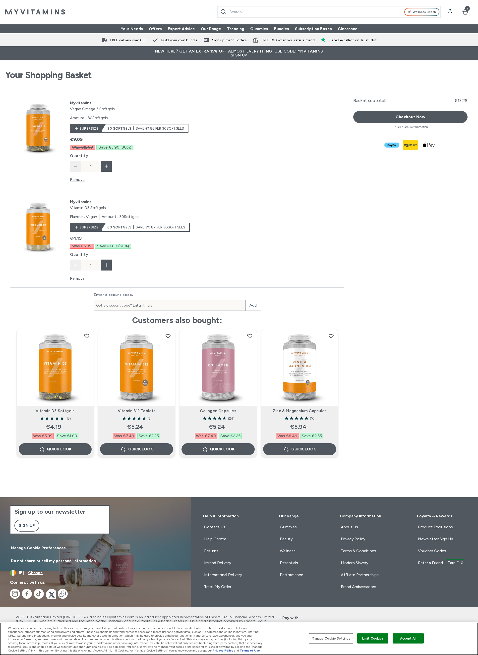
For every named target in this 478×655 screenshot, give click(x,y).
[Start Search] (223, 12)
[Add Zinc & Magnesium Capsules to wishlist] (331, 336)
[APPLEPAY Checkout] (429, 145)
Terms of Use (250, 650)
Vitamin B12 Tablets (137, 411)
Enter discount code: (113, 295)
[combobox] (329, 12)
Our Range (211, 29)
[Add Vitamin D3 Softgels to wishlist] (87, 336)
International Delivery (223, 575)
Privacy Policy (353, 539)
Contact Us (214, 527)
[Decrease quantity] (75, 166)
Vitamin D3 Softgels (55, 411)
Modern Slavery (354, 563)
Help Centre (215, 539)
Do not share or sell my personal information (53, 561)
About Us (349, 527)
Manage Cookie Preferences (38, 548)
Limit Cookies (373, 638)
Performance (291, 575)
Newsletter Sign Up (435, 539)
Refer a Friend (440, 563)
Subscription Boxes (313, 29)
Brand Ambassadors (358, 587)
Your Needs (132, 29)
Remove (77, 179)
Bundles (281, 29)
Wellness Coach (424, 12)
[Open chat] (63, 594)
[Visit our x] (51, 594)
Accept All (408, 638)
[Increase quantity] (106, 166)
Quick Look (59, 449)
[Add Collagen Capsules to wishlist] (250, 336)
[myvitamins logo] (35, 12)
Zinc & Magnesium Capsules (300, 411)
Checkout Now (410, 117)
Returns (211, 551)
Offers (155, 29)
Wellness (288, 551)
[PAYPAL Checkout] (392, 145)
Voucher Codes (432, 551)
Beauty (286, 539)
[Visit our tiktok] (39, 594)
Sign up (27, 525)
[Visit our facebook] (27, 594)
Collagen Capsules (218, 411)
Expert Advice (181, 29)
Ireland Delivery (217, 563)
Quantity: (80, 156)
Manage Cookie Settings (331, 638)
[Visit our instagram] (15, 594)
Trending (235, 29)
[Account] (450, 11)
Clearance (348, 29)
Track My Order (217, 587)
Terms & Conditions (358, 551)
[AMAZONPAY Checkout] (410, 145)
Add (253, 305)
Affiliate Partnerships (360, 575)
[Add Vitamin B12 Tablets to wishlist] (168, 336)
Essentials (289, 563)
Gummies (259, 29)
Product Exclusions (435, 527)
